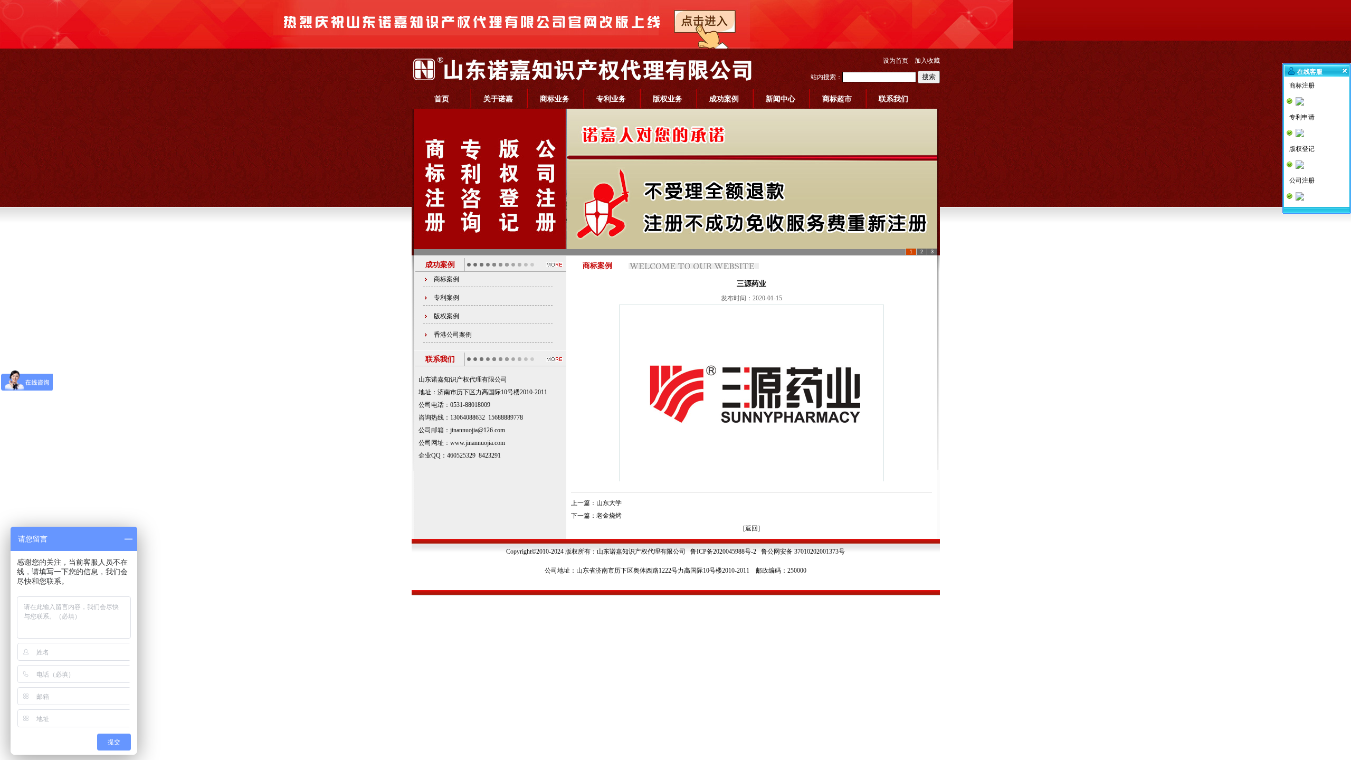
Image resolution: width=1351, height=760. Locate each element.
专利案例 (446, 297)
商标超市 (837, 99)
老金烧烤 (609, 515)
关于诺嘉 (498, 99)
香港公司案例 (453, 334)
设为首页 (895, 60)
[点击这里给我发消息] (1300, 101)
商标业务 (554, 99)
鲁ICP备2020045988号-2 (723, 551)
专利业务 (611, 99)
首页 (441, 99)
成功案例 (724, 99)
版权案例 (446, 316)
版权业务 (667, 99)
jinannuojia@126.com (477, 430)
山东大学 (609, 503)
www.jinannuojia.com (477, 442)
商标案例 (446, 279)
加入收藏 (927, 60)
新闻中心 (780, 99)
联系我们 (893, 99)
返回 (751, 528)
